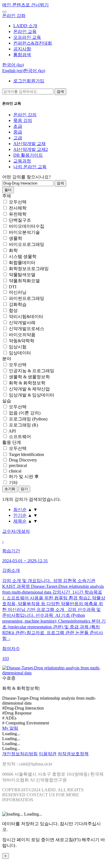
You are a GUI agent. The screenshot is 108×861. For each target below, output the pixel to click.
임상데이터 (20, 353)
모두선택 (18, 202)
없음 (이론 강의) (24, 413)
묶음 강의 (22, 120)
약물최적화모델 (24, 280)
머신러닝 (18, 292)
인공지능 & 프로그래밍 (31, 370)
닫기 (24, 489)
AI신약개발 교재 (29, 143)
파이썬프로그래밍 (26, 298)
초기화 (9, 489)
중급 (17, 132)
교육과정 (22, 161)
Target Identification (26, 454)
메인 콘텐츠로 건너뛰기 (25, 4)
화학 (13, 250)
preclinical (18, 465)
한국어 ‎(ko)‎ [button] (13, 65)
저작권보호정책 (73, 753)
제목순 (20, 521)
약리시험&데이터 (26, 316)
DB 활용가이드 (28, 155)
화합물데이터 (22, 262)
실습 (6, 400)
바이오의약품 (22, 334)
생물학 (15, 238)
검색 (60, 91)
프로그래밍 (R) (23, 425)
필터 (8, 190)
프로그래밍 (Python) (28, 419)
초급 (17, 126)
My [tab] (5, 728)
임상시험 (18, 346)
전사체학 (18, 208)
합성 (13, 310)
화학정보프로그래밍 (29, 268)
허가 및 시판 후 (24, 476)
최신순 (20, 509)
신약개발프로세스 (26, 328)
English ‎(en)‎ (13, 70)
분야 (6, 358)
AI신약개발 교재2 (30, 149)
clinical (15, 471)
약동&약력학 (21, 340)
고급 (17, 137)
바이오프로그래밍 (26, 244)
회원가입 (35, 80)
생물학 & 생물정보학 (29, 376)
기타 (13, 482)
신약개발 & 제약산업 (29, 389)
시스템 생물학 (23, 256)
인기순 (20, 515)
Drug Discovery (23, 460)
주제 (6, 196)
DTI (12, 286)
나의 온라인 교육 (30, 166)
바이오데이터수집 (26, 226)
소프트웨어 (20, 436)
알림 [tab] (13, 728)
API (12, 431)
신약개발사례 (22, 322)
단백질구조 (20, 220)
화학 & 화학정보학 (27, 383)
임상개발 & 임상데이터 (31, 395)
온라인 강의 (25, 114)
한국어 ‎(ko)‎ (34, 70)
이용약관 (47, 753)
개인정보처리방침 (20, 753)
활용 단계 (11, 442)
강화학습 (18, 304)
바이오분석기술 (24, 232)
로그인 (20, 80)
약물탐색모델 (22, 274)
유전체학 (18, 214)
